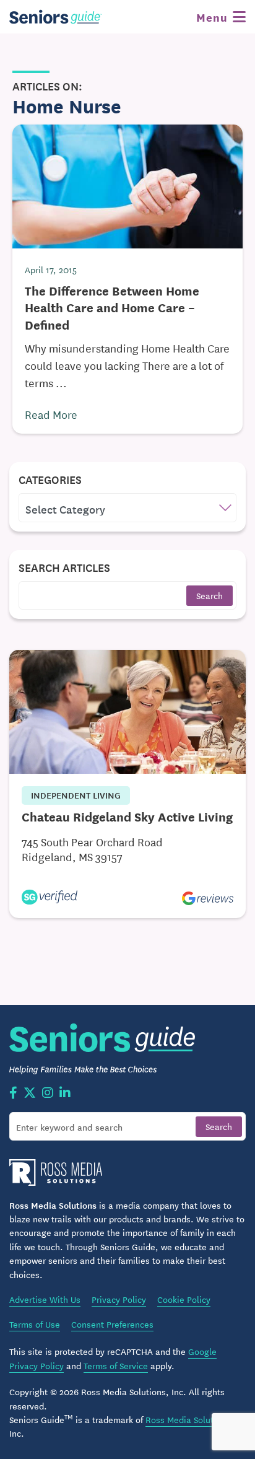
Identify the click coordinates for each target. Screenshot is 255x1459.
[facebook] (13, 1093)
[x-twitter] (30, 1093)
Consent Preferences (112, 1324)
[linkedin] (65, 1093)
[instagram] (47, 1093)
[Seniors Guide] (55, 16)
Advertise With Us (44, 1299)
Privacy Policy (119, 1299)
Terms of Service (116, 1365)
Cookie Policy (183, 1299)
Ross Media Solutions (187, 1419)
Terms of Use (34, 1324)
